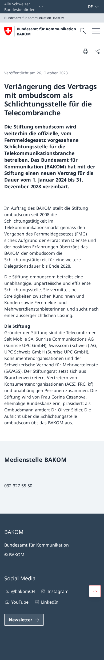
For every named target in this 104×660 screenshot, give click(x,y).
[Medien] (81, 6)
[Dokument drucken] (85, 51)
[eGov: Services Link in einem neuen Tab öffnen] (86, 6)
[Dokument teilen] (97, 51)
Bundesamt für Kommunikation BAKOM (46, 31)
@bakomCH (23, 591)
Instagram (57, 591)
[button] (95, 591)
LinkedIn (49, 602)
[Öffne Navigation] (96, 31)
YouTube (20, 602)
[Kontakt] (79, 6)
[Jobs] (83, 6)
